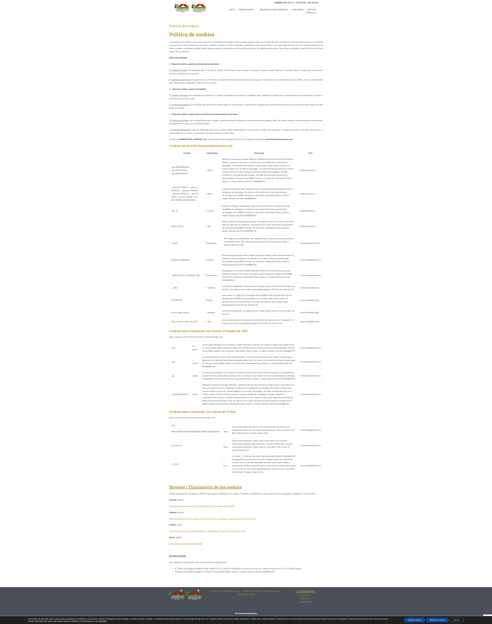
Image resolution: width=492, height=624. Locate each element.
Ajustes (457, 620)
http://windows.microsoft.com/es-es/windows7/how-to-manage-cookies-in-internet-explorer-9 (212, 518)
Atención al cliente (246, 594)
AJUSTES (102, 621)
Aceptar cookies (414, 620)
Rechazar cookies (437, 620)
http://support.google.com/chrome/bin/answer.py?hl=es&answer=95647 (202, 506)
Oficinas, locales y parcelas (273, 9)
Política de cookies (231, 591)
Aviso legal (216, 591)
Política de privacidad (251, 591)
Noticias (311, 9)
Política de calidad (271, 591)
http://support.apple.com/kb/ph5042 (185, 543)
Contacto (310, 13)
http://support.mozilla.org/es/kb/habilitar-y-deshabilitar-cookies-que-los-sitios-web (207, 531)
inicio (232, 9)
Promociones (246, 9)
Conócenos (297, 9)
